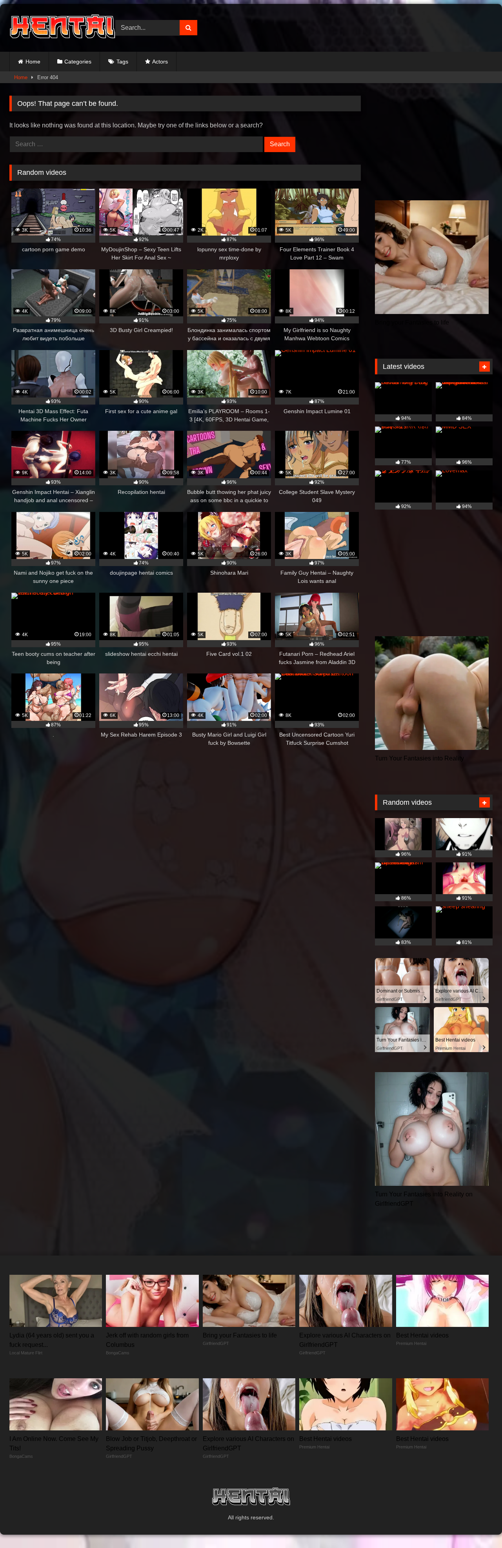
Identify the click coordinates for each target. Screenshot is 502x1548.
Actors (160, 61)
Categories (77, 61)
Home (32, 61)
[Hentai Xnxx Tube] (62, 28)
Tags (122, 61)
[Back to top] (477, 1524)
